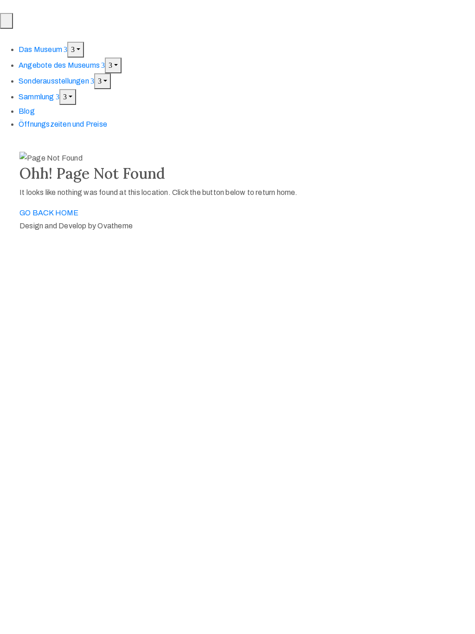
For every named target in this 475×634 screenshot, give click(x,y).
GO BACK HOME (48, 213)
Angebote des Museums (60, 65)
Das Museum (41, 49)
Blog (27, 111)
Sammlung (37, 97)
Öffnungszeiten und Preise (63, 124)
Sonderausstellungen (54, 81)
